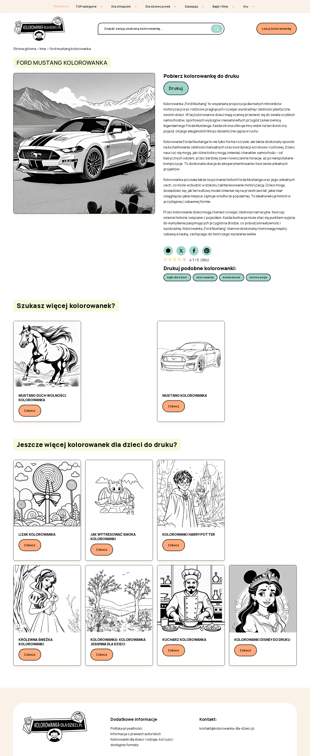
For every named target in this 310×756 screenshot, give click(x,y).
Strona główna (24, 48)
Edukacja (191, 6)
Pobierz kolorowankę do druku (201, 76)
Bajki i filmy (220, 6)
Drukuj (176, 88)
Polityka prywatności (126, 728)
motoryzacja (258, 277)
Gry (245, 6)
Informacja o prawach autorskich (136, 734)
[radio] (165, 260)
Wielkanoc (61, 6)
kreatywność (231, 277)
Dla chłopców (121, 6)
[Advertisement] (119, 370)
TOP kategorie (86, 6)
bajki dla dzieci (177, 277)
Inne (43, 48)
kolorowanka (205, 277)
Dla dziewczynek (158, 6)
